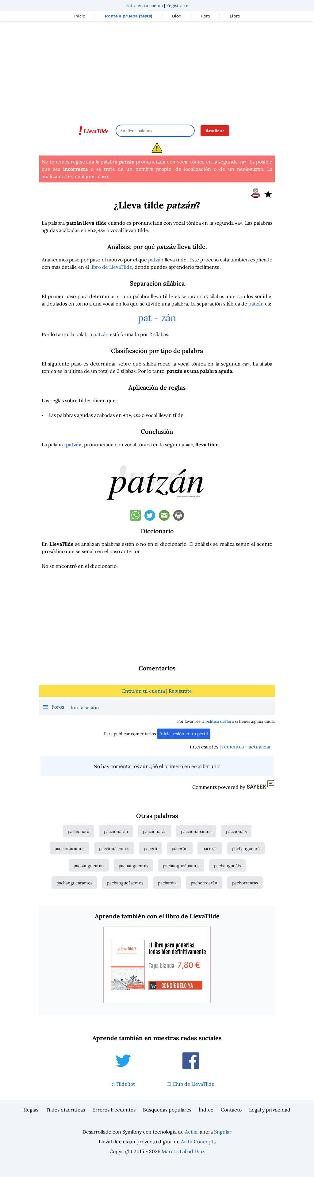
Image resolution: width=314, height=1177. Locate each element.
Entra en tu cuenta (144, 5)
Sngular (223, 1132)
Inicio (79, 15)
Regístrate (180, 691)
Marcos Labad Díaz (183, 1151)
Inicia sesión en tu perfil (183, 734)
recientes (233, 747)
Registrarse (177, 5)
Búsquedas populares (167, 1110)
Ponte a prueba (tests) (128, 15)
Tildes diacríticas (65, 1110)
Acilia (191, 1132)
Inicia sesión (85, 707)
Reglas (31, 1110)
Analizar (214, 130)
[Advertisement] (157, 70)
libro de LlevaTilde (111, 267)
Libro (235, 15)
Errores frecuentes (114, 1110)
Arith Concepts (198, 1141)
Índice (206, 1110)
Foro (205, 15)
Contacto (231, 1110)
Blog (177, 15)
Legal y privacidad (269, 1110)
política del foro (219, 721)
